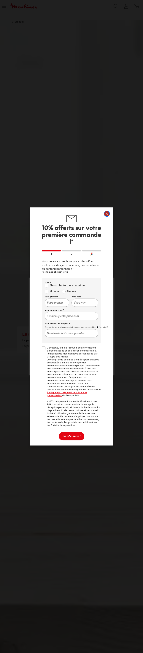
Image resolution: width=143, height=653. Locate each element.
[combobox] (57, 303)
